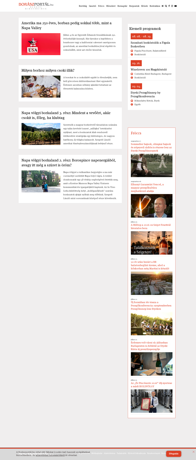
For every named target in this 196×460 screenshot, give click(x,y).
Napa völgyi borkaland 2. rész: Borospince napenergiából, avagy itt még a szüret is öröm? (69, 162)
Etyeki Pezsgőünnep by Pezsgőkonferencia (145, 94)
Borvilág (83, 6)
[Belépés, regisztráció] (162, 6)
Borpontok (134, 6)
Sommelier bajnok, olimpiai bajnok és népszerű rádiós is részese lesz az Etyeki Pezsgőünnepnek (151, 146)
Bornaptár (122, 6)
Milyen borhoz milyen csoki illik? (48, 70)
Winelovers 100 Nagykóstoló (149, 69)
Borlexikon (155, 6)
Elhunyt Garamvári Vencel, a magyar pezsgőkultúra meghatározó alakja (147, 186)
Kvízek (144, 6)
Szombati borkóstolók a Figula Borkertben (150, 44)
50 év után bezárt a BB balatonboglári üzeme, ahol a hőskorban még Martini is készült (150, 264)
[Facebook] (169, 6)
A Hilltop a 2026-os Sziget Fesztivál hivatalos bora (151, 225)
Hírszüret (111, 6)
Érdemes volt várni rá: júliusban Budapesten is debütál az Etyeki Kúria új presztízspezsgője (149, 344)
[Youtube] (175, 6)
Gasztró (92, 6)
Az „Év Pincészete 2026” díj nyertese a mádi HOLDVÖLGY (151, 383)
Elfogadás (173, 454)
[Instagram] (172, 6)
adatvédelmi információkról (50, 455)
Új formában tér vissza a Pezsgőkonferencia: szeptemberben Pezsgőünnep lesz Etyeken (151, 304)
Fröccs (101, 6)
